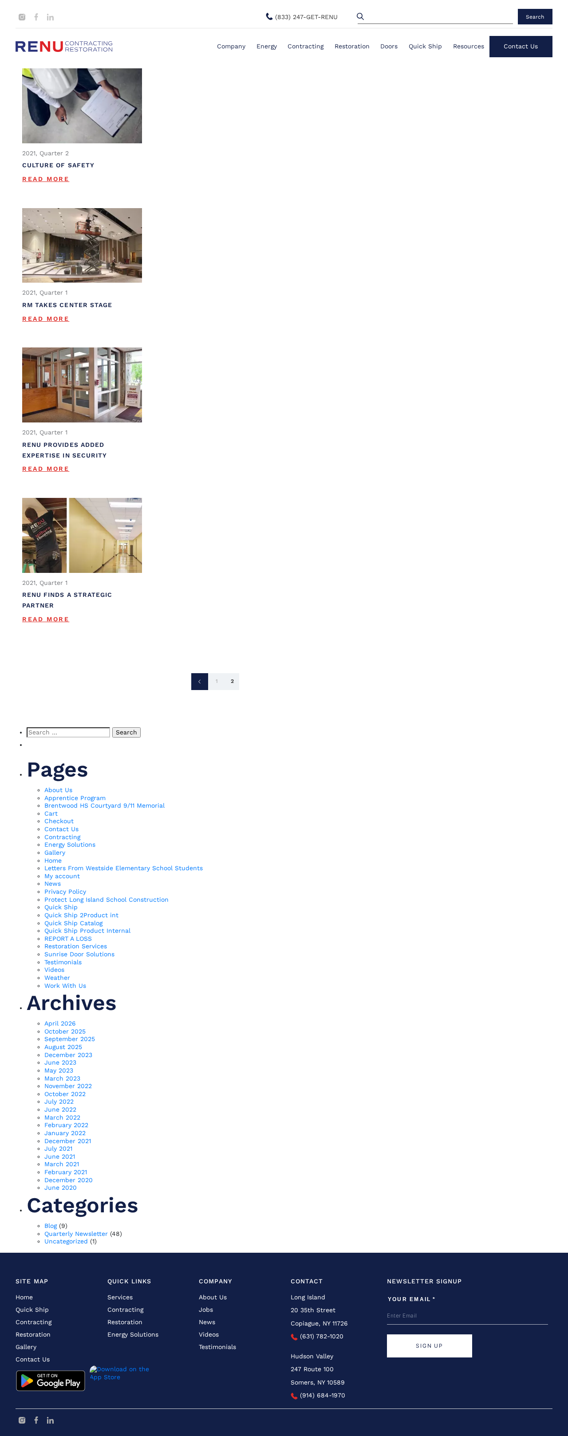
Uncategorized (66, 1241)
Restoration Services (75, 946)
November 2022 (68, 1085)
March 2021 (61, 1164)
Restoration (352, 46)
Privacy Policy (65, 891)
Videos (54, 969)
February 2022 (66, 1124)
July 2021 (58, 1148)
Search (535, 17)
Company (231, 46)
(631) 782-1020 (320, 1336)
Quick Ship (425, 46)
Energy (266, 46)
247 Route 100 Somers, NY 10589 (318, 1375)
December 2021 (67, 1140)
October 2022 (65, 1093)
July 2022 (59, 1101)
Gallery (54, 852)
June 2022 (60, 1109)
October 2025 (65, 1031)
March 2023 (62, 1078)
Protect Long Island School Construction (106, 899)
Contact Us (521, 46)
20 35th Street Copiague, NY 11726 (319, 1316)
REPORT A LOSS (68, 938)
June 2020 (60, 1187)
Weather (57, 977)
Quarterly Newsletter (76, 1233)
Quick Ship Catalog (73, 923)
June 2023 (60, 1062)
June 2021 (59, 1156)
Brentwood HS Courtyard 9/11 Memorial (104, 805)
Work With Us (65, 985)
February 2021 (65, 1172)
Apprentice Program (75, 797)
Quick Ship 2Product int (81, 915)
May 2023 (58, 1070)
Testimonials (63, 962)
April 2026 (60, 1023)
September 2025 (69, 1038)
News (52, 883)
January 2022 (65, 1132)
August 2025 (63, 1046)
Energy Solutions (69, 844)
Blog (50, 1225)
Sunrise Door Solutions (79, 954)
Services (120, 1297)
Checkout (59, 821)
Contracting (305, 46)
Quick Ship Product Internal (87, 930)
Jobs (206, 1309)
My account (62, 876)
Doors (389, 46)
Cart (51, 813)
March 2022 (62, 1117)
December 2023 (68, 1054)
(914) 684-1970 (321, 1395)
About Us (58, 789)
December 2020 (68, 1180)
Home (53, 860)
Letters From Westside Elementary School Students (123, 868)
